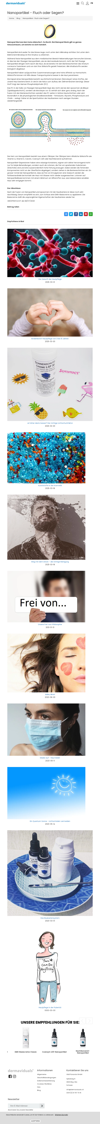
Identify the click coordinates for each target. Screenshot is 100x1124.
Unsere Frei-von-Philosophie (50, 624)
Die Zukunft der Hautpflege (50, 279)
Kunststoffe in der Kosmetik (50, 485)
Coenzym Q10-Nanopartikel (13, 1052)
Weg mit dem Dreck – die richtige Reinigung (50, 562)
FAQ (38, 1087)
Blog (39, 1090)
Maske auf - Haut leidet (50, 758)
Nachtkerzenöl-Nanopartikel (41, 1052)
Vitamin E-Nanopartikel (70, 1052)
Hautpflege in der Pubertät (50, 1007)
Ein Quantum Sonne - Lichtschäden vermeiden (50, 821)
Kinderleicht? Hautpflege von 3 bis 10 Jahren (50, 338)
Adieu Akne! (50, 694)
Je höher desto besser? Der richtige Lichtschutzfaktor (50, 423)
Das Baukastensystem (50, 918)
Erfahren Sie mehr (61, 1115)
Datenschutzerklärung (46, 1081)
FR (92, 3)
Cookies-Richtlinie (44, 1084)
